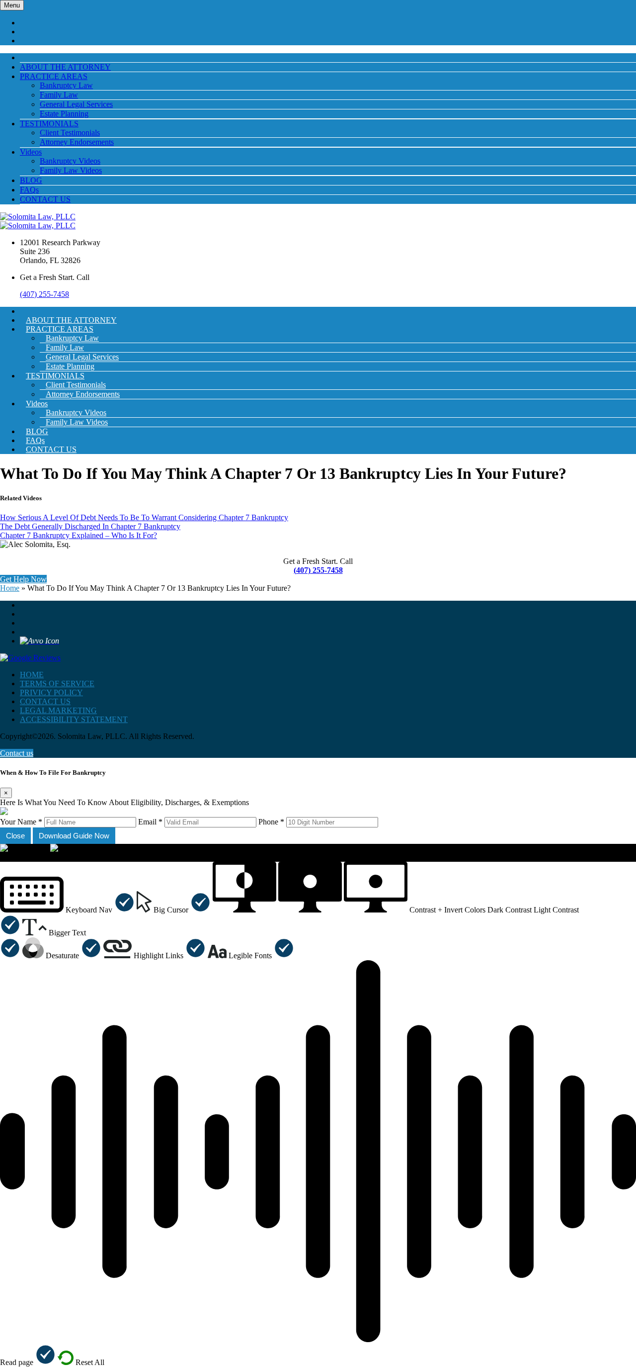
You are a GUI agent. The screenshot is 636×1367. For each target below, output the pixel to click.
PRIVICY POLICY (51, 692)
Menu (12, 5)
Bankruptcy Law (66, 85)
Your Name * (21, 822)
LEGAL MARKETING (58, 710)
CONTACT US (45, 199)
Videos (31, 152)
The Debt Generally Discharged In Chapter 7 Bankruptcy (90, 526)
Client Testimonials (70, 132)
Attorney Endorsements (77, 142)
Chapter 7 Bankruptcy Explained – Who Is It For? (78, 535)
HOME (32, 674)
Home (9, 588)
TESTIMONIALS (49, 123)
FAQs (29, 189)
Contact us (16, 753)
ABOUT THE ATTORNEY (65, 67)
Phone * (271, 822)
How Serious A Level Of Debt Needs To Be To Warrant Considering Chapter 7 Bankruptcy (144, 517)
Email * (150, 822)
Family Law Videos (71, 170)
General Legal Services (76, 104)
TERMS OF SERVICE (57, 683)
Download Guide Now (74, 835)
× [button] (2, 857)
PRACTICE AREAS (53, 76)
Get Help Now (23, 579)
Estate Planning (64, 113)
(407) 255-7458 (44, 294)
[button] (67, 910)
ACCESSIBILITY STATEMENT (74, 719)
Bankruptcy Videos (70, 161)
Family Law (59, 95)
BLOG (31, 180)
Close (15, 835)
